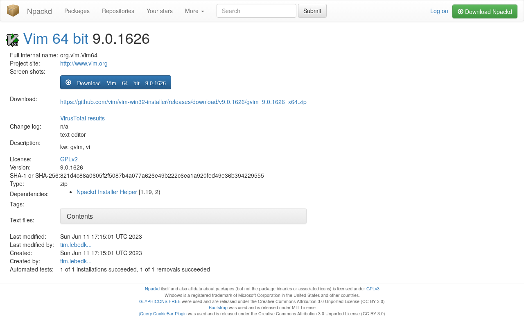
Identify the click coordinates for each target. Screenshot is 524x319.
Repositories (118, 11)
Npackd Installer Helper (107, 192)
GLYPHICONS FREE (160, 301)
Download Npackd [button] (487, 11)
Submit (312, 11)
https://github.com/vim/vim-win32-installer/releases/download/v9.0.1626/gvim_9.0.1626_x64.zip (183, 101)
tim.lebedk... (76, 244)
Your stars (160, 11)
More (192, 11)
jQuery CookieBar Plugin (163, 313)
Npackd (39, 10)
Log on (439, 11)
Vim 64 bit (55, 37)
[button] (115, 82)
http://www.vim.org (84, 63)
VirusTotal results (82, 118)
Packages (77, 11)
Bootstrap (218, 307)
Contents (80, 216)
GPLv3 (372, 288)
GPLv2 (69, 159)
